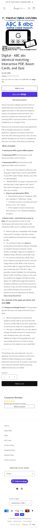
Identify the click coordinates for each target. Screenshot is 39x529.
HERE (8, 303)
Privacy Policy (9, 445)
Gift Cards (7, 440)
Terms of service (15, 524)
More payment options (19, 99)
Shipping (4, 76)
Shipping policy (26, 524)
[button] (4, 8)
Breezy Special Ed (18, 518)
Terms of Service (10, 460)
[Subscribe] (32, 473)
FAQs (6, 435)
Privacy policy (28, 521)
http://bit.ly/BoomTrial (12, 295)
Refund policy (17, 521)
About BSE (8, 431)
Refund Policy (9, 455)
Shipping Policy (9, 450)
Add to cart (19, 383)
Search (6, 426)
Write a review (19, 406)
